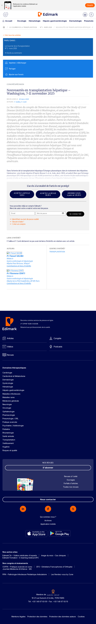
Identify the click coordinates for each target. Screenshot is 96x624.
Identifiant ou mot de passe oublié (25, 219)
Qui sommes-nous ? (48, 517)
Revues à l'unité (70, 476)
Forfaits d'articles (71, 483)
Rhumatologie (8, 433)
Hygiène (6, 447)
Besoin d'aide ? (18, 221)
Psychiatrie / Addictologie (13, 425)
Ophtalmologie (8, 411)
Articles (10, 338)
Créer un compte (19, 224)
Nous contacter (48, 499)
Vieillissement (8, 443)
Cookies (81, 616)
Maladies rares (8, 397)
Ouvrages (71, 480)
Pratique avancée (9, 422)
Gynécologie (7, 383)
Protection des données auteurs (62, 616)
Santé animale (8, 436)
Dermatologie (75, 21)
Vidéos (10, 346)
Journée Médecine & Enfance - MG (17, 569)
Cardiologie (7, 373)
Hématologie (34, 21)
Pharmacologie (8, 415)
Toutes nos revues (70, 487)
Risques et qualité (9, 450)
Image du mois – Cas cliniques (53, 555)
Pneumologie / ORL (10, 418)
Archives (48, 520)
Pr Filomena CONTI (16, 273)
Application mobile (48, 524)
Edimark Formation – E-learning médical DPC (20, 558)
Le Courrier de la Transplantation (23, 27)
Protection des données (37, 616)
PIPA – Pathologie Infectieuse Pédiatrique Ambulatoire (24, 574)
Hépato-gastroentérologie (55, 21)
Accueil (8, 21)
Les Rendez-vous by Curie (62, 574)
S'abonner (48, 467)
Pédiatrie (6, 429)
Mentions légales (19, 616)
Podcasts (58, 346)
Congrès (57, 338)
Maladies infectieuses (11, 394)
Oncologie (21, 21)
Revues (10, 355)
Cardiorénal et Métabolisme (13, 376)
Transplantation (57, 252)
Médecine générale (10, 401)
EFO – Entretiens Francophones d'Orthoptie (54, 567)
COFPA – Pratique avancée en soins (17, 567)
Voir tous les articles (13, 35)
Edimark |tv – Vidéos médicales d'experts (19, 555)
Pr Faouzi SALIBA (15, 255)
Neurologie (7, 404)
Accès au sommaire (14, 53)
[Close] (2, 5)
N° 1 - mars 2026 (46, 27)
